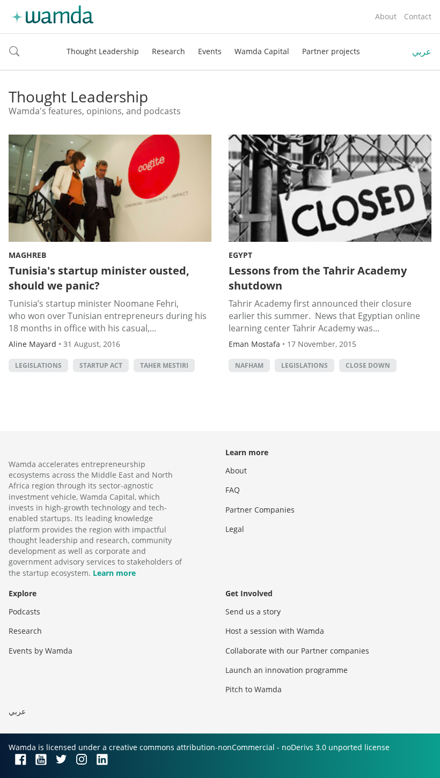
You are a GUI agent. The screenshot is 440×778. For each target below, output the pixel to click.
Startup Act (100, 365)
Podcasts (24, 611)
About (386, 16)
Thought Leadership (103, 51)
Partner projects (331, 51)
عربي (421, 51)
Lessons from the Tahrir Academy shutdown (318, 278)
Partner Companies (260, 510)
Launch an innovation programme (286, 670)
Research (168, 51)
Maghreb (27, 255)
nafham (249, 365)
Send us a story (253, 611)
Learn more (114, 573)
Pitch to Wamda (253, 689)
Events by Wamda (40, 651)
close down (368, 365)
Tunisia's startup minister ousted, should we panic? (99, 278)
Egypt (240, 255)
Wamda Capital (261, 51)
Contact (417, 16)
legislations (38, 365)
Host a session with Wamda (274, 631)
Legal (234, 529)
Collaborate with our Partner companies (297, 651)
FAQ (232, 490)
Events (210, 51)
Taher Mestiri (164, 365)
